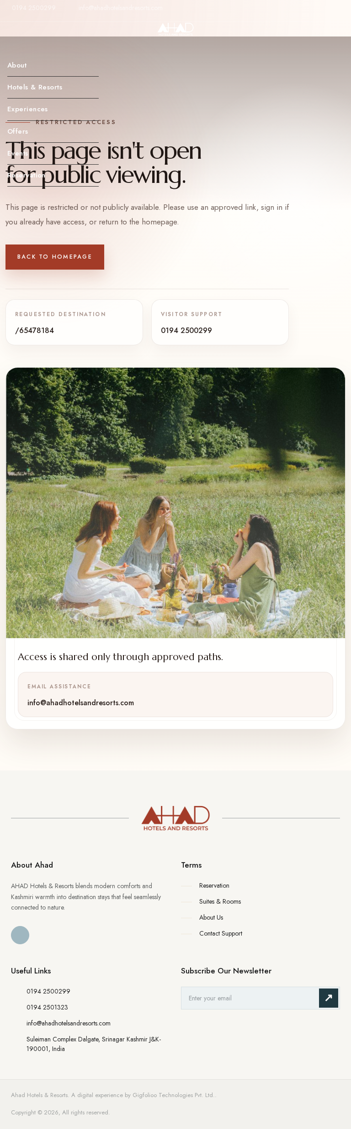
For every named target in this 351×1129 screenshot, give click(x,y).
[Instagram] (336, 15)
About (17, 65)
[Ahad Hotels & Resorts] (175, 818)
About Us (211, 917)
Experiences (27, 109)
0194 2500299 (34, 7)
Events (17, 153)
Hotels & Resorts (34, 87)
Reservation (26, 175)
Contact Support (220, 933)
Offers (17, 131)
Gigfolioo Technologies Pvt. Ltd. (174, 1095)
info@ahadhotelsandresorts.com (121, 7)
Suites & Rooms (220, 901)
